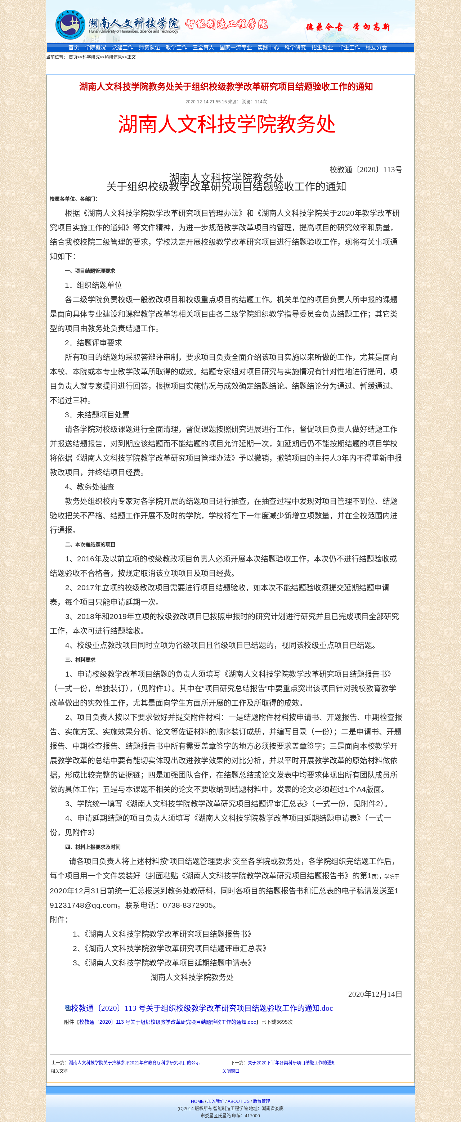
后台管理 (261, 1101)
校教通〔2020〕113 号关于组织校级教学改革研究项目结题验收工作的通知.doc (202, 1008)
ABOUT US (239, 1101)
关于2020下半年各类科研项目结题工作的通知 (292, 1062)
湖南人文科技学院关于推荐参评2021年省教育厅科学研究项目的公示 (134, 1062)
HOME (197, 1101)
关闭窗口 (231, 1071)
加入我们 (215, 1101)
